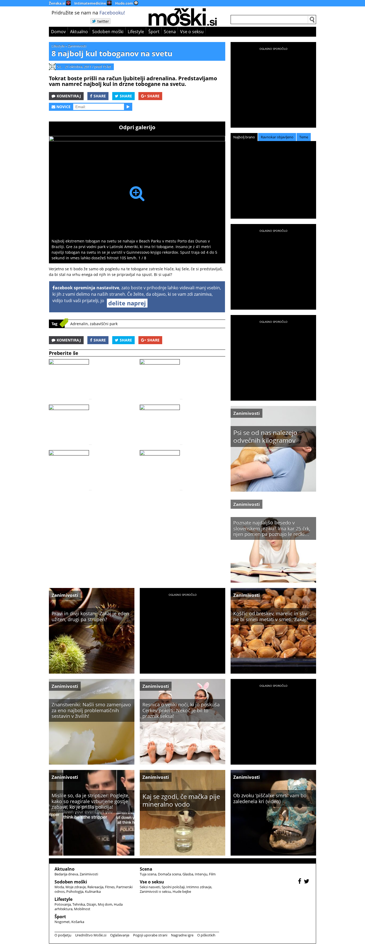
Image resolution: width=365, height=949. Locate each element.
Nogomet (62, 921)
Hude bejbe (182, 891)
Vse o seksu (192, 32)
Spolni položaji (173, 887)
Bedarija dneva (66, 874)
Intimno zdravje (198, 887)
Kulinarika (93, 891)
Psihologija (74, 891)
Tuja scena (148, 874)
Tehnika (78, 904)
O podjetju (63, 935)
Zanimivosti (77, 46)
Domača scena (169, 874)
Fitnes (110, 887)
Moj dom (105, 904)
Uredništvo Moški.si (90, 935)
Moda (59, 887)
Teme (303, 137)
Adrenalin (79, 323)
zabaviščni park (104, 323)
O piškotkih (206, 935)
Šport (154, 32)
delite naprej (127, 303)
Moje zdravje (75, 887)
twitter (103, 21)
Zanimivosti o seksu (155, 891)
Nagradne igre (182, 935)
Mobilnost (82, 908)
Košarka (77, 921)
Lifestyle (136, 32)
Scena (170, 32)
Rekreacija (95, 887)
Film (212, 874)
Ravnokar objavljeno (277, 137)
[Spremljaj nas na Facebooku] (300, 882)
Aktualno (79, 32)
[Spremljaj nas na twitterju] (307, 882)
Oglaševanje (119, 935)
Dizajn (91, 904)
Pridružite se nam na (88, 12)
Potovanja (63, 904)
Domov (58, 32)
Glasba (188, 874)
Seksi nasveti (150, 887)
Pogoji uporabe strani (150, 935)
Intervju (201, 874)
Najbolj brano (244, 137)
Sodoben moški (107, 32)
